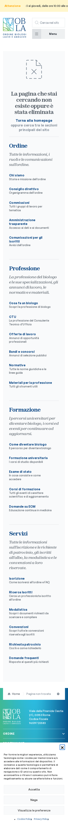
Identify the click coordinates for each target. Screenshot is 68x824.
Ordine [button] (9, 733)
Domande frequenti (29, 659)
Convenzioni (26, 630)
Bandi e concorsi (27, 353)
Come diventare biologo (30, 446)
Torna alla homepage (34, 120)
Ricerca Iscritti (30, 595)
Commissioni (25, 206)
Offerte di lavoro (24, 337)
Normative (27, 368)
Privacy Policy (41, 819)
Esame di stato (25, 475)
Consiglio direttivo (26, 190)
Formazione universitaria (28, 459)
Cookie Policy (24, 819)
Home (16, 693)
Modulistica (29, 613)
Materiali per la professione (30, 384)
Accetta (34, 789)
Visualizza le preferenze (34, 810)
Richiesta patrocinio (25, 646)
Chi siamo (27, 177)
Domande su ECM (30, 508)
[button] (62, 747)
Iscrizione (29, 580)
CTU (29, 320)
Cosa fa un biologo (30, 304)
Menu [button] (53, 33)
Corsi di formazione (29, 492)
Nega (34, 800)
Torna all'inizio (58, 694)
